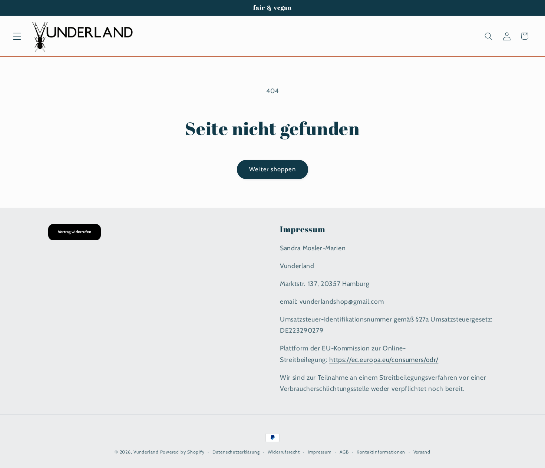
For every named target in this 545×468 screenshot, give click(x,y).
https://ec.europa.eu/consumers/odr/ (383, 359)
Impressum (320, 452)
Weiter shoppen (272, 169)
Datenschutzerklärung (236, 452)
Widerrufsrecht (284, 452)
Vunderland (146, 452)
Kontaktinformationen (381, 452)
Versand (421, 452)
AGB (344, 452)
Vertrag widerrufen (74, 231)
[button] (17, 36)
